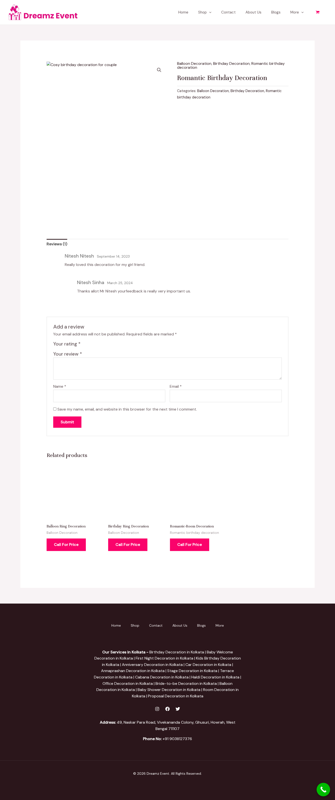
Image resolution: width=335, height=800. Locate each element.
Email (176, 386)
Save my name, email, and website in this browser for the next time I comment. (127, 409)
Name (59, 386)
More (294, 12)
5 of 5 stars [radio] (108, 345)
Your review (67, 354)
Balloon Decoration (194, 63)
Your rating (66, 344)
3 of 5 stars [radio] (96, 345)
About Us (253, 12)
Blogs (276, 12)
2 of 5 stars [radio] (91, 345)
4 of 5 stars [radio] (102, 345)
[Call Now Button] (323, 789)
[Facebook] (167, 709)
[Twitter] (178, 709)
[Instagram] (157, 709)
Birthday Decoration (231, 63)
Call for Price (66, 544)
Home (183, 12)
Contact (228, 12)
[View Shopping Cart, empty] (317, 12)
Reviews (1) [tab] (57, 244)
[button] (209, 12)
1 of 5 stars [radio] (85, 345)
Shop (202, 12)
